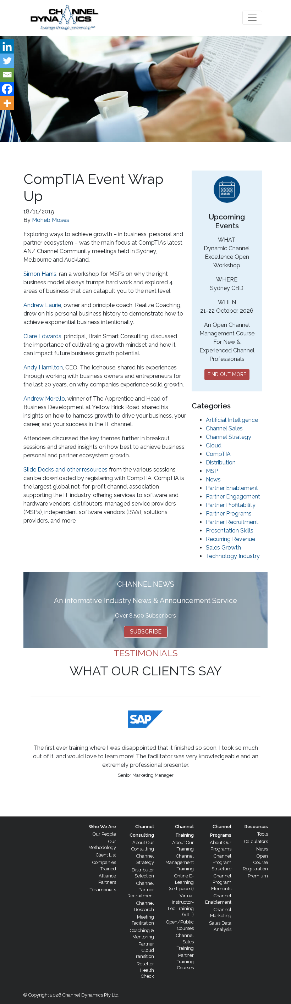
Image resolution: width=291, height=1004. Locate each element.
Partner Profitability (231, 505)
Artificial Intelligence (232, 420)
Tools (262, 834)
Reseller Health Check (145, 970)
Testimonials (103, 889)
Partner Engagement (233, 496)
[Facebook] (7, 89)
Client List (106, 855)
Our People (104, 834)
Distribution (221, 462)
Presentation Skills (229, 530)
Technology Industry (233, 556)
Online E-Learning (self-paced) (181, 882)
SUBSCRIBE (145, 631)
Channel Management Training (179, 862)
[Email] (7, 75)
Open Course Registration (255, 862)
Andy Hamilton (43, 367)
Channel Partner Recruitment (140, 889)
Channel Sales (224, 428)
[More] (7, 103)
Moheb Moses (50, 220)
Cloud (213, 445)
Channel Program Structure (221, 862)
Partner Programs (229, 513)
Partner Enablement (232, 488)
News (213, 479)
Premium (258, 875)
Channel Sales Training (185, 941)
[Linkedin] (7, 46)
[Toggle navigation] (252, 18)
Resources (256, 826)
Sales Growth (223, 547)
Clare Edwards (42, 336)
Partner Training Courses (185, 961)
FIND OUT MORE (227, 374)
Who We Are (102, 826)
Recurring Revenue (230, 539)
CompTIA (218, 454)
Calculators (256, 841)
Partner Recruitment (232, 522)
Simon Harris (39, 273)
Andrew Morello (44, 398)
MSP (212, 471)
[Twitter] (7, 61)
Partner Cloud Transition (144, 950)
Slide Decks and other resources (65, 469)
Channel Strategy (228, 437)
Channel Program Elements (221, 882)
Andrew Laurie (42, 305)
